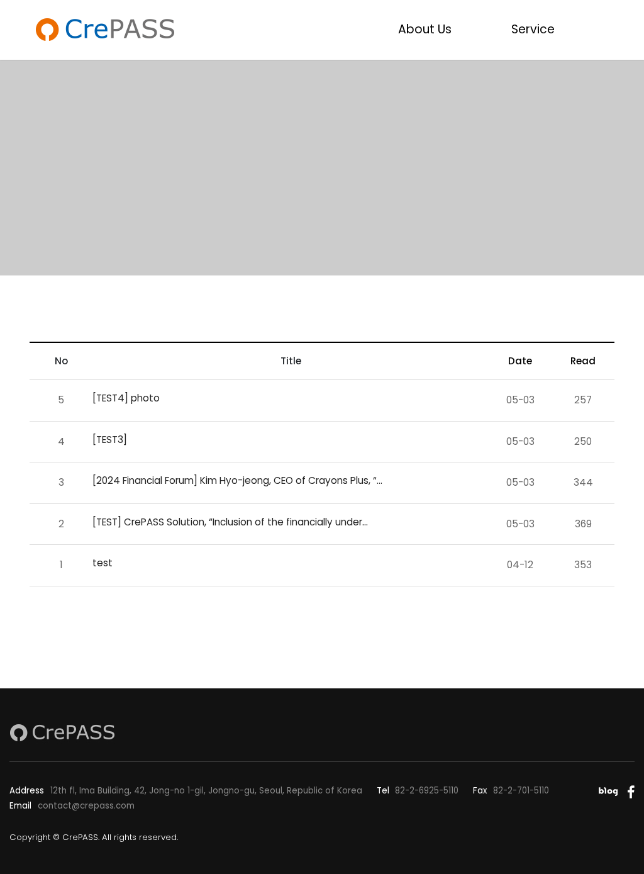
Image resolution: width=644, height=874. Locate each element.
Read (583, 360)
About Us (425, 29)
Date (520, 360)
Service (533, 29)
